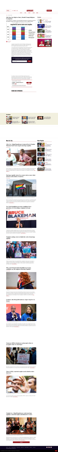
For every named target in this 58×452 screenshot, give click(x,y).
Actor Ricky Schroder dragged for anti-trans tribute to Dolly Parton (48, 160)
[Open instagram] (17, 10)
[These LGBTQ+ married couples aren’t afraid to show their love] (21, 384)
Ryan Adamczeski (8, 374)
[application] (44, 43)
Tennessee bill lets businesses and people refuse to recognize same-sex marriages (19, 343)
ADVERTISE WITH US (18, 447)
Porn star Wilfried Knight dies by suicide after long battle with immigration (47, 118)
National (46, 29)
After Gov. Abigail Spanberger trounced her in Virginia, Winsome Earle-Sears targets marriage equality (20, 144)
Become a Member (29, 82)
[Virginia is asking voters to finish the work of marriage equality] (21, 249)
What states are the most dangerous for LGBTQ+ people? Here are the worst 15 (32, 122)
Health (29, 12)
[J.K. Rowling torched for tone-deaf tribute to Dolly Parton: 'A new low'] (41, 144)
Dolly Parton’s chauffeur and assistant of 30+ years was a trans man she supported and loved (48, 151)
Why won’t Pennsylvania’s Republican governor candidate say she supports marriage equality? (18, 268)
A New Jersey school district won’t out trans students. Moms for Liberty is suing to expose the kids (48, 27)
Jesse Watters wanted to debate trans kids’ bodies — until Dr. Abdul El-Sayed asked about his (48, 156)
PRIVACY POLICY (22, 447)
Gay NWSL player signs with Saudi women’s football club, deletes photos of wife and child (48, 36)
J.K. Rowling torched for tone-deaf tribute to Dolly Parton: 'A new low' (48, 145)
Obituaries (46, 162)
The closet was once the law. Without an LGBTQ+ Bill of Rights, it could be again (32, 118)
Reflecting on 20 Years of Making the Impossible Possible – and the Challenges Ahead (16, 118)
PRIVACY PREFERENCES (27, 447)
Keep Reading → (11, 202)
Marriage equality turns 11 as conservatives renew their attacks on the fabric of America (20, 175)
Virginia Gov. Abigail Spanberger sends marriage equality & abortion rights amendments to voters (19, 413)
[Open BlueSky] (14, 10)
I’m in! (29, 61)
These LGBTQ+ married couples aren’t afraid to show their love (20, 372)
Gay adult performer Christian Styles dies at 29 (48, 165)
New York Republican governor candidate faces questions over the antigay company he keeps (18, 207)
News (25, 12)
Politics (21, 12)
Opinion (37, 12)
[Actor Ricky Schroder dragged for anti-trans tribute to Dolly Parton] (41, 159)
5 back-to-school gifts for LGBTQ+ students (48, 22)
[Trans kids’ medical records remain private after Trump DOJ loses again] (41, 30)
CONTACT (7, 447)
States (46, 24)
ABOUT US (10, 447)
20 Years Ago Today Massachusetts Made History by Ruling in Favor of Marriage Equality (16, 122)
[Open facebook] (12, 10)
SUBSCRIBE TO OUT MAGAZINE (8, 10)
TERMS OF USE (31, 447)
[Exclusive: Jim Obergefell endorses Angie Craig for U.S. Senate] (21, 312)
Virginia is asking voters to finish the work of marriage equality (20, 237)
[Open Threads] (15, 10)
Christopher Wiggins (8, 147)
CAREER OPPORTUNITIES (13, 447)
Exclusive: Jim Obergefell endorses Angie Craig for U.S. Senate (20, 300)
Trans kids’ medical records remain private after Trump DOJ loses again (48, 31)
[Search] (45, 10)
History (34, 12)
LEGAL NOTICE (34, 447)
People (46, 143)
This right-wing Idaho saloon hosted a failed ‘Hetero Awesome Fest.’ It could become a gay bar (48, 170)
